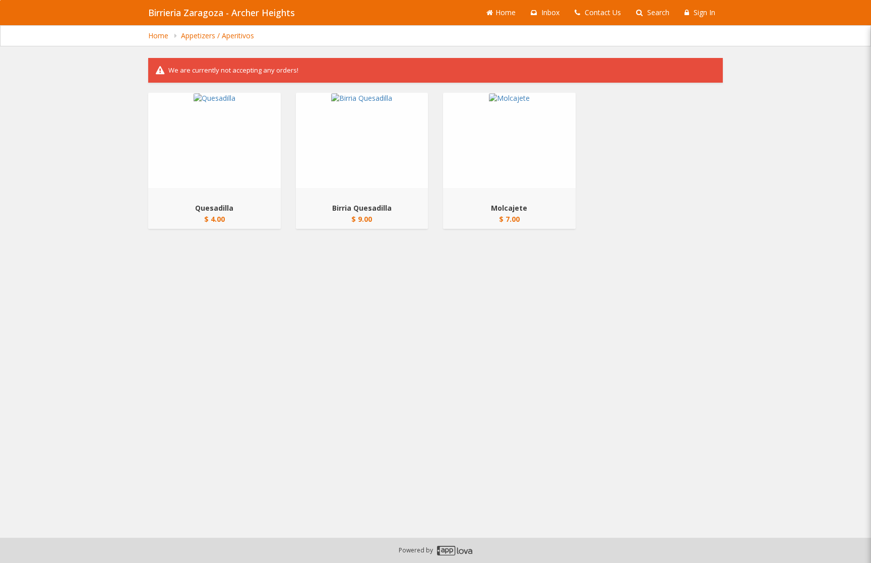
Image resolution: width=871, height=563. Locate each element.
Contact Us (602, 12)
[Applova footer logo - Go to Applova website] (454, 550)
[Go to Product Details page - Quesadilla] (214, 140)
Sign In (703, 12)
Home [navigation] (159, 35)
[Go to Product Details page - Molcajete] (509, 140)
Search (657, 12)
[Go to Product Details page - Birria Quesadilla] (362, 140)
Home (505, 12)
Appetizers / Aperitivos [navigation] (217, 35)
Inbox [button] (549, 12)
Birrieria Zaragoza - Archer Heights (221, 13)
